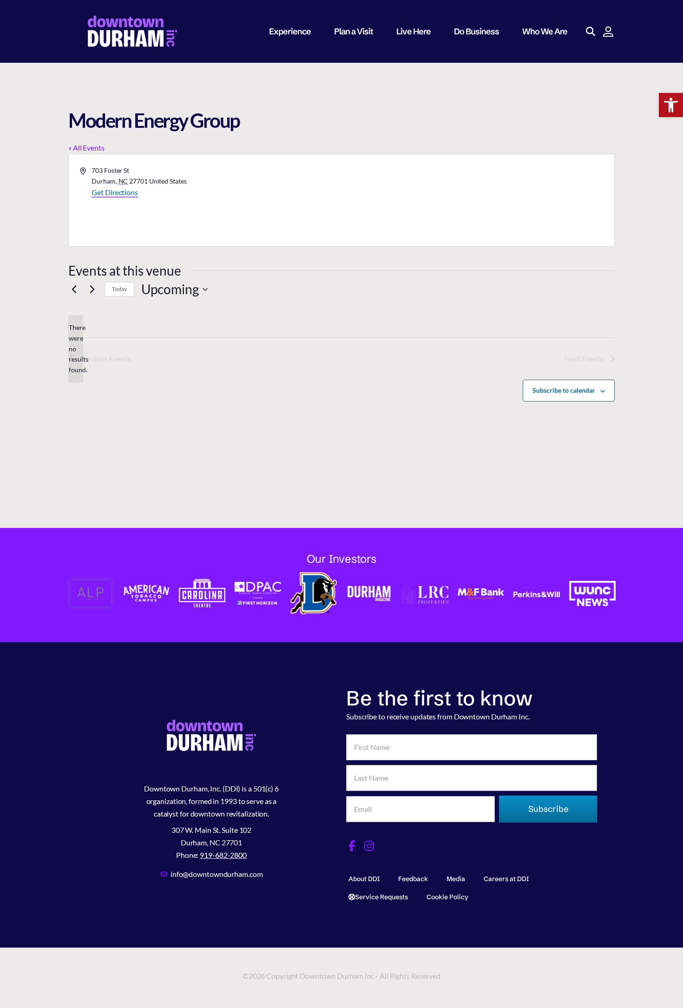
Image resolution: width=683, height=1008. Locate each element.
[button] (671, 105)
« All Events (86, 147)
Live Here (413, 31)
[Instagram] (369, 845)
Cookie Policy (447, 897)
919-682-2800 (223, 854)
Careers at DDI (506, 879)
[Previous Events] (73, 289)
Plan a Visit (353, 31)
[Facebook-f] (351, 845)
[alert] (75, 348)
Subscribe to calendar (563, 390)
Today (119, 288)
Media (456, 879)
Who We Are (544, 31)
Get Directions (115, 192)
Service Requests (381, 897)
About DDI (364, 879)
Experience (290, 31)
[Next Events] (92, 289)
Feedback (413, 879)
